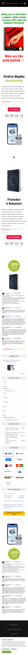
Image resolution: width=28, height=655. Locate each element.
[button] (8, 453)
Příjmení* (5, 397)
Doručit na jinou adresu (11, 420)
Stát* (4, 415)
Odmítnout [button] (14, 649)
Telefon (5, 386)
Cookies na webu (14, 633)
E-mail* (5, 382)
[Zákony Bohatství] (9, 3)
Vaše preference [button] (6, 649)
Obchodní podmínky (13, 624)
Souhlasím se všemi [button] (6, 651)
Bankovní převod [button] (8, 483)
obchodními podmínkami (17, 501)
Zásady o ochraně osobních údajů (14, 629)
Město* (5, 406)
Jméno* (5, 393)
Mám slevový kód (9, 493)
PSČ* (4, 411)
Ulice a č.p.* (6, 402)
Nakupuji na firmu (10, 391)
